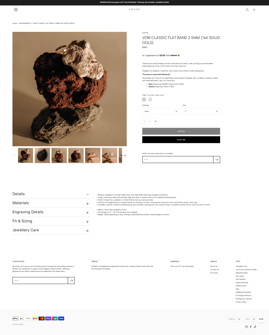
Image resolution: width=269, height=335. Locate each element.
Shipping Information (243, 292)
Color (153, 95)
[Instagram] (246, 326)
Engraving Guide (242, 283)
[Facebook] (250, 326)
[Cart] (254, 9)
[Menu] (15, 9)
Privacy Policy (241, 302)
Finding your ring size (244, 299)
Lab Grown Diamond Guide (246, 270)
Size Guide (240, 276)
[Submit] (71, 280)
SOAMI (21, 324)
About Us (213, 266)
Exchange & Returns (243, 295)
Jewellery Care (25, 230)
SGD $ (248, 319)
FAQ (237, 289)
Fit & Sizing (22, 221)
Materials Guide (242, 273)
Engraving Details (28, 212)
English (232, 319)
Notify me (181, 140)
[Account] (247, 9)
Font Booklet (240, 279)
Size (184, 105)
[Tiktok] (255, 326)
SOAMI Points (241, 286)
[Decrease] (144, 121)
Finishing (145, 105)
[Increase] (155, 121)
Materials (20, 203)
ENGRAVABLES (25, 23)
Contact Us (214, 270)
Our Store (214, 273)
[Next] (124, 155)
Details (18, 194)
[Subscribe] (216, 159)
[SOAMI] (134, 9)
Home (14, 23)
